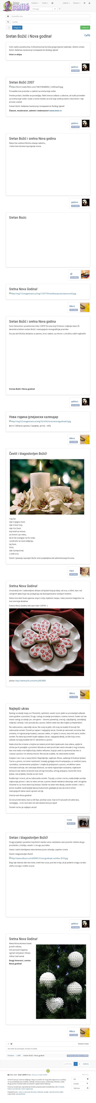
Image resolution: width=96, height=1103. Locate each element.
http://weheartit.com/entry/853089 (30, 680)
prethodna (68, 1064)
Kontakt (76, 1084)
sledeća (86, 1064)
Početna (11, 1055)
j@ (71, 274)
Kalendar (40, 1092)
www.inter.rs (55, 110)
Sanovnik (27, 1092)
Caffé (87, 35)
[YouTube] (89, 3)
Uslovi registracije (27, 1089)
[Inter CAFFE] (16, 6)
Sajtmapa (77, 1088)
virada (69, 820)
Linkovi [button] (65, 3)
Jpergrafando (20, 1094)
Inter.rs (21, 1092)
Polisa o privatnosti (14, 1089)
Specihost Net (54, 1092)
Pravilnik (61, 1087)
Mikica (72, 306)
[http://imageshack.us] (48, 293)
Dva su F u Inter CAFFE (39, 1075)
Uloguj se (17, 27)
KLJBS (61, 1092)
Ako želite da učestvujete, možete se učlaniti (22, 1049)
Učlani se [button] (85, 27)
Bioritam (34, 1092)
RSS (75, 1079)
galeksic (74, 67)
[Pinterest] (84, 3)
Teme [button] (44, 3)
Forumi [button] (34, 3)
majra (72, 570)
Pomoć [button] (76, 3)
